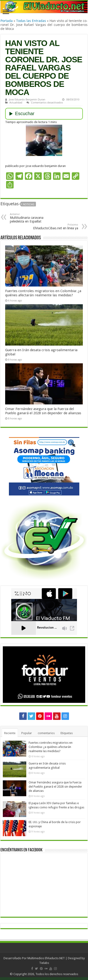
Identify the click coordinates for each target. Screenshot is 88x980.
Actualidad (15, 102)
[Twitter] (31, 716)
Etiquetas (67, 733)
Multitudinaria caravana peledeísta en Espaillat (26, 218)
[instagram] (65, 716)
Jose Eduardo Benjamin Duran (27, 99)
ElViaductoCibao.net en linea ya (55, 226)
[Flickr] (48, 716)
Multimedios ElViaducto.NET (46, 958)
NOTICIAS (28, 204)
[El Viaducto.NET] (44, 7)
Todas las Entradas (31, 20)
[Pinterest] (40, 716)
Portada (6, 20)
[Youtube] (57, 716)
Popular (26, 733)
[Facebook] (23, 716)
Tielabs (44, 963)
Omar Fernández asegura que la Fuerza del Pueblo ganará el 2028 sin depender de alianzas (43, 411)
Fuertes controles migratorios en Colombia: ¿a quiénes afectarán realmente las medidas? (43, 293)
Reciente (9, 733)
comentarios (46, 733)
